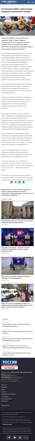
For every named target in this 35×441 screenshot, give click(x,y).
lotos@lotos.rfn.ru (5, 375)
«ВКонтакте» (5, 193)
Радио (3, 389)
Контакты (4, 401)
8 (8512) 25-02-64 (15, 372)
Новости (4, 385)
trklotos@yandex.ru (6, 377)
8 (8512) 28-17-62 (24, 372)
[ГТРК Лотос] (8, 2)
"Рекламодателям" (7, 424)
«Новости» (26, 189)
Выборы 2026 (5, 405)
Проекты (4, 392)
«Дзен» (3, 191)
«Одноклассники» (16, 193)
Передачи (4, 387)
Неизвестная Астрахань (8, 394)
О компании (4, 396)
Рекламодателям (6, 399)
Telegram (15, 191)
